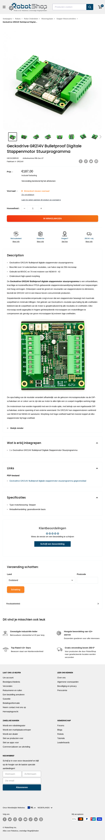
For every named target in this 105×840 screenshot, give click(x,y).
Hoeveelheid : (13, 208)
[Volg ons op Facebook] (5, 819)
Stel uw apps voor (11, 742)
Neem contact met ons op (14, 707)
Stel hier (65, 241)
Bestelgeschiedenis (11, 682)
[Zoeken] (89, 7)
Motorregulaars (47, 19)
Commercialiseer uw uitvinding (16, 747)
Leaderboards (63, 742)
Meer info (16, 241)
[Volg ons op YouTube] (25, 819)
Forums (60, 725)
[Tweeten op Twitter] (91, 161)
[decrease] (24, 208)
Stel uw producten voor (13, 738)
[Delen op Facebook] (81, 161)
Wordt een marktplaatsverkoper (17, 730)
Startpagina (7, 19)
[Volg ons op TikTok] (31, 819)
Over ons (61, 677)
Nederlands (44, 808)
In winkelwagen (52, 218)
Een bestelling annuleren (13, 694)
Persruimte (62, 690)
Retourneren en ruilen (12, 690)
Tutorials (61, 738)
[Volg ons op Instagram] (15, 819)
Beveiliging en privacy (67, 686)
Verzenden (7, 686)
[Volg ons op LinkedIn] (36, 819)
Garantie (6, 699)
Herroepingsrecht (10, 711)
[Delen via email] (96, 161)
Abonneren (22, 787)
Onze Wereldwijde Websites (14, 808)
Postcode (81, 574)
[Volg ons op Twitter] (10, 819)
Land (9, 574)
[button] (100, 136)
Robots (18, 19)
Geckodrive (13, 158)
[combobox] (69, 7)
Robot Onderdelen (31, 19)
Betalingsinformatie (11, 703)
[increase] (41, 208)
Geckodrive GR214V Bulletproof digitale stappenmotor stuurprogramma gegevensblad (47, 481)
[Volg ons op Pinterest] (20, 819)
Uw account (8, 677)
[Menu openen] (4, 7)
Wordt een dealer (10, 734)
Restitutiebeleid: (13, 603)
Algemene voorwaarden (67, 682)
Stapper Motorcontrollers (66, 19)
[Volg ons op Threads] (41, 819)
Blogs (59, 730)
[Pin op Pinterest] (86, 161)
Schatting (15, 589)
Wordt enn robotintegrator (14, 725)
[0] (100, 7)
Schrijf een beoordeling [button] (52, 544)
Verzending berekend (30, 181)
